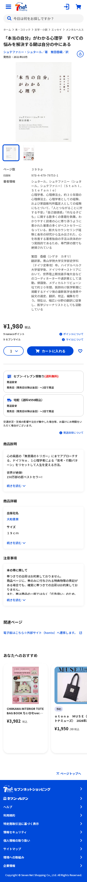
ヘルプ (7, 807)
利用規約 (9, 815)
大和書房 (13, 519)
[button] (11, 152)
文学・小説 (41, 29)
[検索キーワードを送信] (9, 18)
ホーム (7, 29)
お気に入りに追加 (80, 351)
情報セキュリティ (15, 832)
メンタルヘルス (75, 29)
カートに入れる (53, 350)
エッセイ (57, 29)
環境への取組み (13, 857)
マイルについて (75, 339)
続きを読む (14, 486)
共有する (80, 54)
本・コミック (22, 29)
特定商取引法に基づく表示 (21, 824)
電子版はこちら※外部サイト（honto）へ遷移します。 (40, 633)
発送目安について (73, 432)
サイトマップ (12, 849)
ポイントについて (73, 334)
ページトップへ (70, 773)
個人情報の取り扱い (16, 840)
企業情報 (9, 866)
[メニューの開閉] (8, 7)
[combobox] (43, 18)
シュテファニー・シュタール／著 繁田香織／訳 (35, 52)
